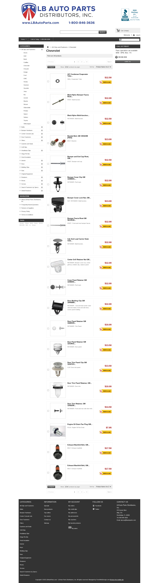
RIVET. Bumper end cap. (74, 161)
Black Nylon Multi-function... (78, 115)
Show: (62, 67)
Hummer (26, 85)
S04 (27, 225)
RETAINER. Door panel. (74, 347)
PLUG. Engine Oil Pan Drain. (76, 427)
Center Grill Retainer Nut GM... (79, 259)
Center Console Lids (27, 133)
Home (22, 40)
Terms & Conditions (27, 214)
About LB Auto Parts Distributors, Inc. (31, 200)
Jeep (25, 91)
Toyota (26, 120)
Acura (25, 52)
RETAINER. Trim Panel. (74, 326)
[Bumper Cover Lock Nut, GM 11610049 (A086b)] (58, 205)
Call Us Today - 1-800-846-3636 (40, 39)
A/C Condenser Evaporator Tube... (77, 75)
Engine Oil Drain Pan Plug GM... (79, 424)
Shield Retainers (26, 190)
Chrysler (26, 69)
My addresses (72, 512)
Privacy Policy (25, 211)
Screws (23, 184)
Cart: (125, 30)
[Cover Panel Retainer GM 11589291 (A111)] (58, 287)
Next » (110, 62)
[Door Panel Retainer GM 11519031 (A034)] (58, 349)
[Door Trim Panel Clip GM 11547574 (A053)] (58, 369)
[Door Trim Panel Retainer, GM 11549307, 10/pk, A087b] (58, 390)
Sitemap (46, 523)
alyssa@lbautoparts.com (128, 520)
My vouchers (72, 519)
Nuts (22, 170)
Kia (24, 94)
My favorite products (74, 523)
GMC (25, 78)
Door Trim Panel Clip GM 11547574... (77, 363)
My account (74, 502)
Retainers (24, 177)
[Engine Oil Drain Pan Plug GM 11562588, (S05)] (58, 431)
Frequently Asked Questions (30, 204)
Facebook (98, 505)
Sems (36, 223)
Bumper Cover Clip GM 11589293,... (76, 178)
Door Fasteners (26, 137)
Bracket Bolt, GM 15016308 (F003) (77, 137)
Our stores (47, 516)
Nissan (26, 104)
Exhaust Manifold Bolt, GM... (78, 445)
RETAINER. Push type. (74, 182)
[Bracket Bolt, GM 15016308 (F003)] (58, 143)
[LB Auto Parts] (58, 14)
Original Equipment (27, 174)
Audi (25, 56)
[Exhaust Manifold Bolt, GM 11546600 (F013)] (58, 452)
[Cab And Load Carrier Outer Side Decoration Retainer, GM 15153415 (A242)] (58, 246)
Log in (138, 35)
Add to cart (107, 82)
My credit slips (72, 509)
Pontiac (26, 111)
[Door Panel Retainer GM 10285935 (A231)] (58, 328)
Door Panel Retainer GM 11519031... (76, 343)
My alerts (75, 528)
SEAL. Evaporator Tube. (74, 79)
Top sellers (47, 512)
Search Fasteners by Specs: (30, 187)
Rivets (23, 180)
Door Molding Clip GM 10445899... (76, 301)
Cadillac (26, 62)
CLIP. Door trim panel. (74, 367)
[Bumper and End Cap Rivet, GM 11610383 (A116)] (58, 163)
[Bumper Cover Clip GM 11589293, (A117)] (58, 184)
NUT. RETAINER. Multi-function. (77, 201)
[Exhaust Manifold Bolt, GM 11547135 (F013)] (58, 472)
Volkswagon (27, 123)
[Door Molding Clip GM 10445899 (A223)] (58, 308)
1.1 (30, 225)
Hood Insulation (26, 157)
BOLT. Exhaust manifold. (74, 448)
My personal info (73, 516)
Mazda (26, 101)
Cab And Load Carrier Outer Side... (78, 240)
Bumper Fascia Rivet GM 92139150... (76, 219)
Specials (46, 505)
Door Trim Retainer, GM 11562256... (76, 404)
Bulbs (23, 127)
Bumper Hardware (26, 130)
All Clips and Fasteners (28, 49)
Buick (25, 59)
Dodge (26, 72)
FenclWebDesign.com (103, 579)
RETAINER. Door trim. (74, 386)
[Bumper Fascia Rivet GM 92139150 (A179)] (58, 225)
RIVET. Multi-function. (73, 99)
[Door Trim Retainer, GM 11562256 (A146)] (58, 411)
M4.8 (31, 223)
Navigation (24, 196)
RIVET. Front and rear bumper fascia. (78, 223)
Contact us (47, 519)
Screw (34, 225)
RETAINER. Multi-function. (75, 118)
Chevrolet (26, 65)
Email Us (128, 61)
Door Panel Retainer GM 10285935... (76, 322)
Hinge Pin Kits (25, 154)
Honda (26, 81)
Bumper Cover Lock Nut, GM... (79, 198)
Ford (25, 75)
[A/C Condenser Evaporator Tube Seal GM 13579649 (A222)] (58, 81)
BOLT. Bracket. (72, 141)
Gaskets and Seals (27, 144)
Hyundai (26, 88)
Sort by (92, 67)
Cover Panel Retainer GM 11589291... (77, 281)
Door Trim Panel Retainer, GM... (79, 383)
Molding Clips (25, 167)
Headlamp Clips (26, 150)
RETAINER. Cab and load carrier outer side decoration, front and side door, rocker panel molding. (79, 307)
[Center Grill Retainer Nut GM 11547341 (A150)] (58, 266)
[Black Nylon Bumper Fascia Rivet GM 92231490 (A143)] (58, 102)
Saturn (26, 114)
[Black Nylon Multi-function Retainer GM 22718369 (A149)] (58, 122)
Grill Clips (24, 147)
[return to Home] (47, 47)
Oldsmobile (27, 107)
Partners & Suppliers (27, 208)
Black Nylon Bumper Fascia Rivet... (78, 95)
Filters (23, 140)
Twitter (97, 509)
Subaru (26, 117)
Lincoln (26, 98)
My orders (71, 505)
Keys (22, 164)
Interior (23, 160)
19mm (27, 223)
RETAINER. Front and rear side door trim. (80, 408)
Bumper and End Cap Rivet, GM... (78, 157)
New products (48, 509)
